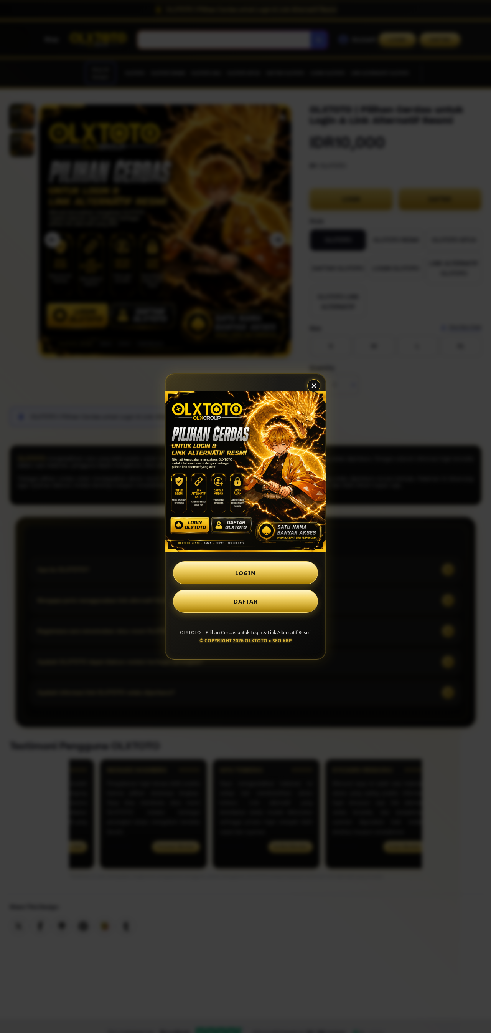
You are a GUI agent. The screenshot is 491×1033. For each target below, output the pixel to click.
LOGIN (245, 573)
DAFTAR (246, 601)
